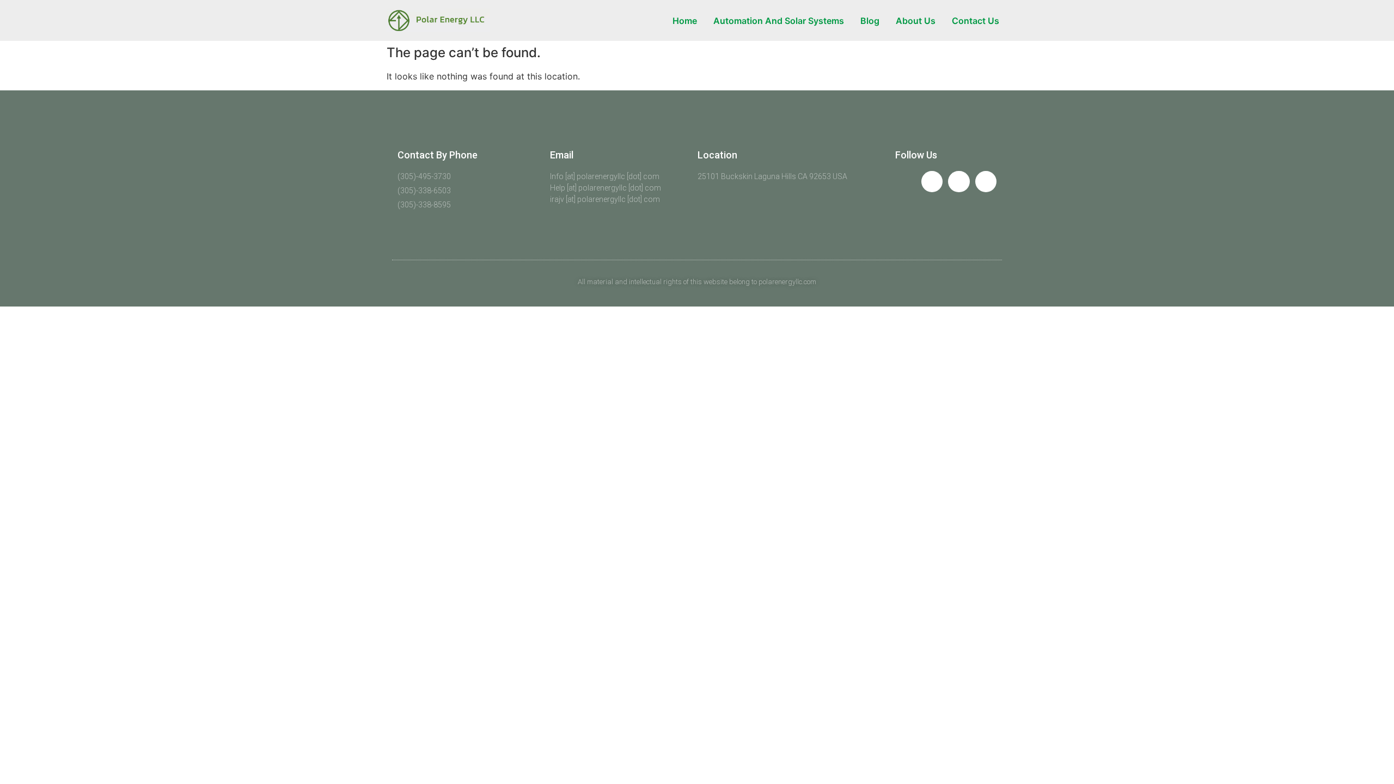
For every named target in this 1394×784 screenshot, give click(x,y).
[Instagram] (985, 181)
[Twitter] (958, 181)
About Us (916, 20)
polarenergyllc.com (787, 282)
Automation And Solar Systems (778, 20)
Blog (869, 20)
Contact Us (975, 20)
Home (684, 20)
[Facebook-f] (932, 181)
